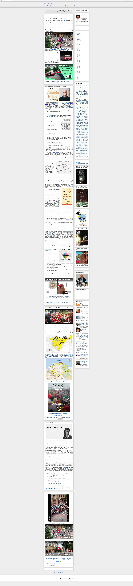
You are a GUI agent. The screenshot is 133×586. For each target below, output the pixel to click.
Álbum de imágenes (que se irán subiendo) (52, 558)
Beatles (84, 153)
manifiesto (86, 147)
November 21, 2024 (63, 478)
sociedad (84, 98)
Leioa (80, 135)
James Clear (56, 103)
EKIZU (85, 156)
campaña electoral (78, 152)
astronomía (81, 122)
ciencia (82, 90)
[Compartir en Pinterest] (57, 82)
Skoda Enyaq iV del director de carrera (58, 49)
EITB (78, 136)
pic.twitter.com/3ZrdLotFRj (55, 481)
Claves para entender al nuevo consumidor (83, 348)
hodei (80, 145)
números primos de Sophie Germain (52, 445)
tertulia (82, 124)
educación (68, 302)
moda (78, 132)
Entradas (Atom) (60, 572)
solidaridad (84, 91)
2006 (78, 67)
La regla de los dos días (50, 134)
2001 (78, 73)
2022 (78, 48)
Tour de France (64, 20)
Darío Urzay (79, 131)
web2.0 (87, 87)
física (82, 107)
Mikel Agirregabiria (48, 3)
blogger (84, 112)
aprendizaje (77, 107)
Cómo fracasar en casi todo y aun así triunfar (52, 195)
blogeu (81, 118)
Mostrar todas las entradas (64, 11)
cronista (77, 133)
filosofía (87, 113)
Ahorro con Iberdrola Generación (83, 316)
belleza (86, 124)
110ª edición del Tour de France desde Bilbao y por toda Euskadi (56, 307)
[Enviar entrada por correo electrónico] (59, 82)
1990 (78, 77)
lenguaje (82, 113)
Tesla (85, 108)
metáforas (77, 92)
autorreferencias (82, 104)
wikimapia (84, 151)
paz (76, 95)
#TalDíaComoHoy (49, 472)
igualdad (46, 488)
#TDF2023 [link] (60, 415)
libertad (86, 120)
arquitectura (77, 117)
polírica (87, 110)
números (53, 488)
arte (76, 94)
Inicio (59, 569)
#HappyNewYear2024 (57, 298)
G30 (86, 132)
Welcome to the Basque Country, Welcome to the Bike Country (59, 380)
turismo (48, 565)
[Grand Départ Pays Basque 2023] (66, 558)
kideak (85, 115)
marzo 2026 (78, 40)
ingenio (82, 99)
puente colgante (85, 118)
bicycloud (86, 144)
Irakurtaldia (80, 148)
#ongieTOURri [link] (65, 413)
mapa (86, 123)
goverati (77, 145)
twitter (77, 99)
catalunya (79, 143)
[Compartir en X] (55, 82)
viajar (81, 94)
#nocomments (49, 297)
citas (82, 87)
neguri (81, 151)
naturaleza (86, 103)
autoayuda (65, 302)
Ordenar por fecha (56, 11)
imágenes (77, 108)
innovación (77, 93)
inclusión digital (85, 150)
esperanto (81, 150)
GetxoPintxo (77, 141)
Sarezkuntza (77, 137)
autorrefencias (78, 110)
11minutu (85, 140)
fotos (85, 86)
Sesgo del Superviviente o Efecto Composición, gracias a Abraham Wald (84, 355)
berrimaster (86, 141)
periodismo (79, 115)
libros (79, 89)
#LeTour (55, 415)
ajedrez (79, 119)
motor (51, 82)
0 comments (57, 81)
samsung (80, 153)
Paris (80, 130)
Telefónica (87, 131)
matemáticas (50, 488)
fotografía (77, 116)
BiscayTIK (78, 126)
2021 (78, 49)
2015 (78, 56)
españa (79, 111)
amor (77, 101)
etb (83, 134)
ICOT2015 (82, 136)
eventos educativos (84, 129)
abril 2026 (78, 39)
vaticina (77, 148)
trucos (71, 302)
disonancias (77, 155)
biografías (81, 120)
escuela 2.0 (81, 123)
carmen (77, 120)
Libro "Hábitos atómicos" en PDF (58, 294)
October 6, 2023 (60, 483)
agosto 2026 (78, 34)
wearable (86, 142)
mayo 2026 (78, 38)
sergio (81, 139)
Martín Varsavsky (85, 148)
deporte (68, 81)
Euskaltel (85, 128)
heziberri (77, 153)
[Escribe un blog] (54, 82)
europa (86, 107)
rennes (82, 142)
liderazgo (77, 134)
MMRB (86, 136)
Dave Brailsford (56, 152)
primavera (78, 142)
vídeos (87, 85)
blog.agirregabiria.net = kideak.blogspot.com (69, 5)
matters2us (77, 151)
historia (77, 87)
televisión (84, 111)
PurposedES (77, 147)
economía (84, 93)
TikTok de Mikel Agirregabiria (60, 523)
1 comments (57, 417)
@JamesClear (67, 296)
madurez (82, 116)
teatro (87, 126)
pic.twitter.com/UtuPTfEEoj (51, 476)
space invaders (79, 156)
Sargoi (87, 143)
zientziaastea (82, 132)
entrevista (77, 150)
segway (87, 155)
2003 (78, 71)
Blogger (73, 578)
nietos (87, 99)
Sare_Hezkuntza (78, 140)
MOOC (85, 139)
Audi (86, 134)
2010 (78, 62)
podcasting (77, 124)
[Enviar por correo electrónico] (53, 82)
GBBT (86, 153)
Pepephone (82, 141)
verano (86, 117)
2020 (78, 50)
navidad (82, 125)
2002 (78, 72)
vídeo (65, 116)
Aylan (82, 156)
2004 (78, 70)
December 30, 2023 (65, 299)
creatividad (77, 113)
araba (83, 131)
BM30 (76, 144)
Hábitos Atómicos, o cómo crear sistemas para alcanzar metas (55, 86)
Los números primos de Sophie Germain (52, 422)
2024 (78, 45)
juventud (80, 103)
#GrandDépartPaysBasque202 (57, 413)
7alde (82, 135)
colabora (83, 152)
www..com (78, 162)
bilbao (66, 81)
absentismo (81, 147)
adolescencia (86, 135)
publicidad (77, 112)
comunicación (80, 102)
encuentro (77, 128)
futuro (79, 91)
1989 (78, 78)
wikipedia (87, 125)
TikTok (46, 565)
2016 (78, 55)
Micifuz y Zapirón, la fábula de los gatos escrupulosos (84, 336)
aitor (78, 122)
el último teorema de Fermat (65, 467)
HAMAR (77, 135)
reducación (81, 101)
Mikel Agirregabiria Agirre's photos (83, 163)
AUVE (64, 81)
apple (86, 116)
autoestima (84, 130)
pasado (77, 139)
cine (79, 98)
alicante (87, 101)
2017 (78, 54)
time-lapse (83, 143)
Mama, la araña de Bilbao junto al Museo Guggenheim (84, 323)
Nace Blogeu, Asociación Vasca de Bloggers (83, 362)
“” (69, 106)
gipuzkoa (81, 133)
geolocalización (81, 155)
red (76, 123)
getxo (71, 563)
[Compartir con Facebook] (56, 82)
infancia (79, 100)
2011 (78, 61)
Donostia (69, 417)
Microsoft (77, 130)
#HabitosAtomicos (55, 296)
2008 (78, 65)
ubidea (81, 134)
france (49, 82)
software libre (78, 129)
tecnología (84, 89)
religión (87, 109)
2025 (78, 44)
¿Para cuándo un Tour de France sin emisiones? (53, 14)
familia (87, 90)
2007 (78, 66)
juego (83, 137)
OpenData (82, 144)
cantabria (86, 145)
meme (81, 128)
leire (86, 137)
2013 (78, 59)
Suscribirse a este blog (79, 269)
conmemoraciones (83, 95)
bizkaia (79, 97)
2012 (78, 60)
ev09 (86, 152)
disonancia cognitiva (51, 27)
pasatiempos (86, 97)
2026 (78, 33)
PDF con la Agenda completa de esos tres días (58, 381)
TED (81, 108)
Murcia (77, 118)
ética (84, 92)
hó (87, 130)
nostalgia (83, 126)
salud (85, 94)
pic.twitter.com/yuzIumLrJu (64, 298)
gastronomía (77, 109)
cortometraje (77, 125)
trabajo (77, 106)
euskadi (69, 563)
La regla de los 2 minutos (51, 115)
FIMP (79, 144)
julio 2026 (78, 35)
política (82, 88)
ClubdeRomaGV (86, 114)
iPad (81, 137)
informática (85, 133)
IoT (76, 143)
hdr (82, 119)
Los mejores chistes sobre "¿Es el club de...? (84, 342)
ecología (46, 82)
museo (86, 119)
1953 (82, 145)
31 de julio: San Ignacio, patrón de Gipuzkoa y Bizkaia (83, 329)
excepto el (50, 49)
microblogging (80, 114)
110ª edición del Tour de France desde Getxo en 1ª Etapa (55, 492)
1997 (78, 76)
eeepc (86, 122)
